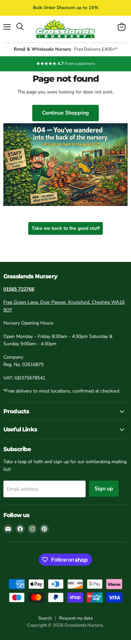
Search (45, 618)
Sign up (103, 488)
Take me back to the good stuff (66, 228)
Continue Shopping (65, 113)
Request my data (76, 618)
